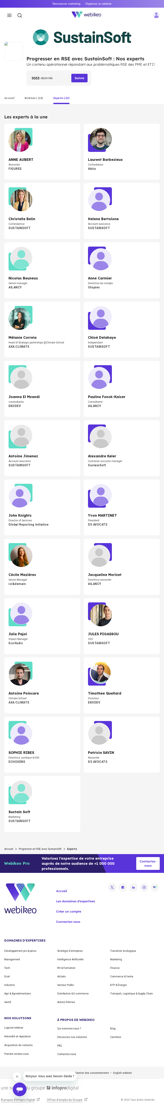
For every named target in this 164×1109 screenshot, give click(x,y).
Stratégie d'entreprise (70, 950)
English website (122, 1072)
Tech (7, 968)
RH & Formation (66, 968)
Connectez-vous (68, 922)
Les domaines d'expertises (75, 901)
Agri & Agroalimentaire (17, 993)
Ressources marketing (66, 3)
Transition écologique (123, 950)
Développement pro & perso (20, 950)
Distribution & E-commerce (73, 993)
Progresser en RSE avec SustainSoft (40, 848)
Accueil (8, 848)
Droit (7, 976)
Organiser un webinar (98, 3)
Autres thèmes (66, 1002)
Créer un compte (68, 911)
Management (12, 959)
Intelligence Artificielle (70, 959)
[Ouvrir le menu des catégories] (9, 15)
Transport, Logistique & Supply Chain (131, 993)
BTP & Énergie (118, 985)
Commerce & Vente (121, 976)
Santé (7, 1002)
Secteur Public (65, 985)
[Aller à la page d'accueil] (89, 16)
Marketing (116, 959)
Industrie (9, 985)
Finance (115, 968)
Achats (61, 976)
